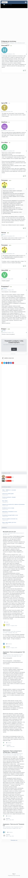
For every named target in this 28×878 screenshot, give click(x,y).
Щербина (4, 122)
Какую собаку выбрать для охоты (9, 522)
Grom (4, 631)
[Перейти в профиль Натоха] (3, 234)
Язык (14, 874)
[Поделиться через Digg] (9, 363)
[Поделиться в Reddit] (2, 363)
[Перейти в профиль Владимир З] (4, 288)
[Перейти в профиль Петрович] (4, 185)
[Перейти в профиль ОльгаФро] (4, 147)
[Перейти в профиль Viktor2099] (4, 275)
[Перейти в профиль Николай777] (4, 50)
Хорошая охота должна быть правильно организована (13, 504)
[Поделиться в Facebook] (6, 363)
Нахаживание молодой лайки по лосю (10, 515)
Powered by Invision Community (14, 875)
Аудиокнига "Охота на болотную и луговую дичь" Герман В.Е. (12, 751)
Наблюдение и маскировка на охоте (9, 511)
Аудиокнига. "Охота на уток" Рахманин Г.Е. (13, 824)
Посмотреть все (14, 840)
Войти (14, 349)
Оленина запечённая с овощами (9, 497)
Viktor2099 (4, 270)
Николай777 (6, 43)
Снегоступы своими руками (8, 493)
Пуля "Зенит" (5, 500)
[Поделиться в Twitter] (4, 363)
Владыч (3, 329)
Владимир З (5, 286)
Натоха (3, 232)
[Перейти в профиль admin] (5, 745)
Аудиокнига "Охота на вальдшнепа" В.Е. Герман (14, 652)
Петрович (4, 180)
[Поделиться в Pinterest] (13, 363)
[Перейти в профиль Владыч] (3, 331)
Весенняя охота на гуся (9, 531)
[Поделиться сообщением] (26, 54)
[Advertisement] (14, 25)
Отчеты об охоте (19, 533)
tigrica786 (4, 103)
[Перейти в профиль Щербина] (4, 127)
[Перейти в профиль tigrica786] (4, 108)
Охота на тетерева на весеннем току (9, 518)
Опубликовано (8, 54)
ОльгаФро (4, 142)
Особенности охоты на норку (8, 508)
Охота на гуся (6, 630)
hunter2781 (5, 533)
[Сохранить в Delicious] (11, 363)
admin (4, 654)
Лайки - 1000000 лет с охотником (9, 490)
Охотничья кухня (21, 43)
